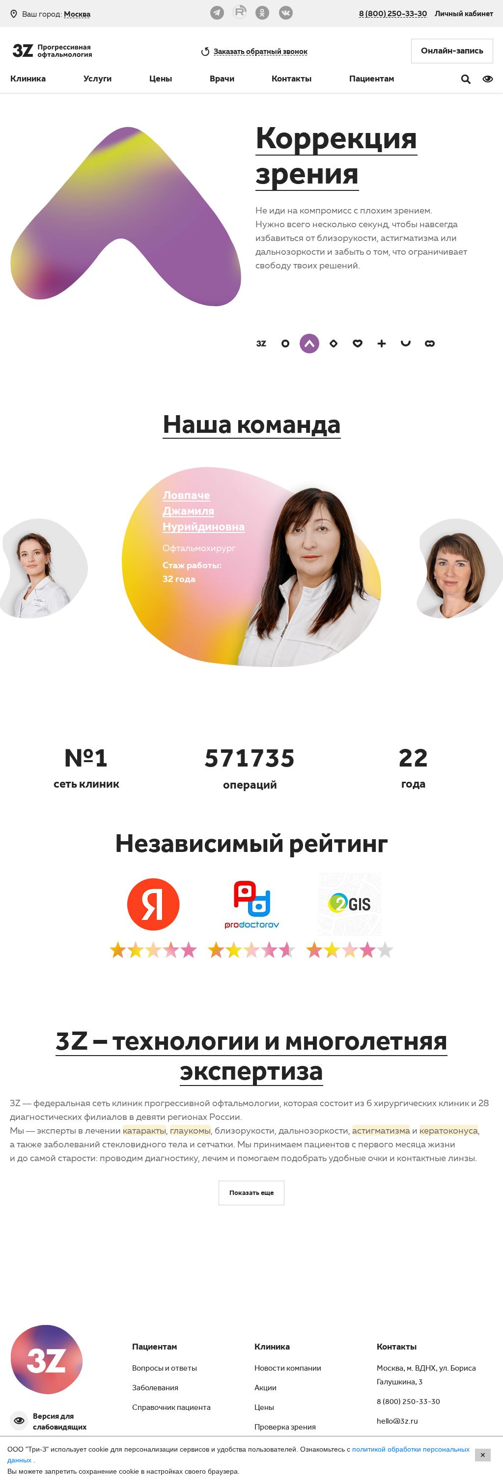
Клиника (28, 80)
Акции (265, 1389)
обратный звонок (260, 51)
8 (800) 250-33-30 (393, 13)
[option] (373, 204)
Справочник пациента (171, 1408)
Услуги (98, 80)
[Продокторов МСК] (251, 922)
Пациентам (371, 80)
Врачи (222, 80)
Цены (160, 80)
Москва (77, 14)
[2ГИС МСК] (350, 922)
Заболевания (155, 1389)
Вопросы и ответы (164, 1369)
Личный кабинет (464, 13)
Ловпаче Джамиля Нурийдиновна (204, 512)
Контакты (291, 80)
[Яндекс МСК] (153, 922)
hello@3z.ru (397, 1422)
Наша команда (252, 428)
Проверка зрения (285, 1428)
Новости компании (287, 1369)
